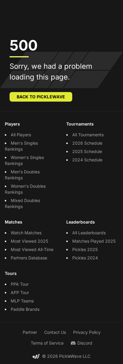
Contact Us (55, 332)
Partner (30, 332)
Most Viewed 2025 (29, 241)
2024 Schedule (87, 159)
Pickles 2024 (85, 257)
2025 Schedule (87, 151)
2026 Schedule (87, 143)
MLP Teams (22, 300)
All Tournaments (88, 134)
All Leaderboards (89, 232)
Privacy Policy (87, 332)
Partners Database (29, 257)
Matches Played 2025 (94, 241)
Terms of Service (47, 342)
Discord (84, 342)
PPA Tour (20, 284)
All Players (21, 134)
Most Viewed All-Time (32, 249)
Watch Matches (26, 232)
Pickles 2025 (85, 249)
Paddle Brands (25, 309)
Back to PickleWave (41, 96)
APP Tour (20, 292)
